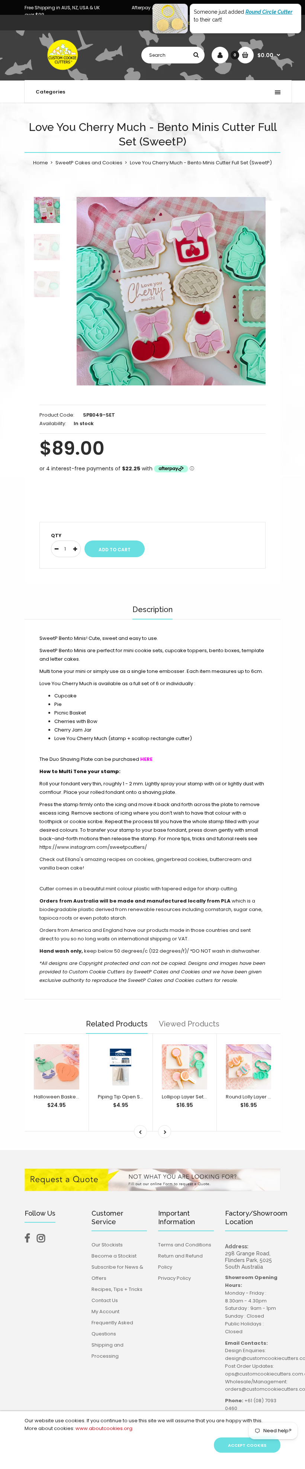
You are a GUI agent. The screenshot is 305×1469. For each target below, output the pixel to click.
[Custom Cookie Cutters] (63, 72)
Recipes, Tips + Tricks (117, 1289)
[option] (171, 291)
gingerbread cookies (182, 859)
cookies (144, 859)
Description (152, 609)
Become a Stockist (114, 1255)
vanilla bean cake (61, 867)
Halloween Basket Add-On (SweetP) (78, 1096)
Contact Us (105, 1300)
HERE (146, 759)
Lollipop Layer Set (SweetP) (194, 1096)
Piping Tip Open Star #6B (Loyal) (137, 1096)
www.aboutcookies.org (104, 1428)
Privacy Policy (174, 1278)
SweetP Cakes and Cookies (88, 162)
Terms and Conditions (184, 1244)
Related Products (117, 1023)
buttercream (225, 859)
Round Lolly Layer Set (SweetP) (262, 1096)
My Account (105, 1311)
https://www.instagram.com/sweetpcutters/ (93, 847)
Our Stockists (107, 1244)
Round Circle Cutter (268, 12)
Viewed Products (189, 1023)
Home (40, 162)
